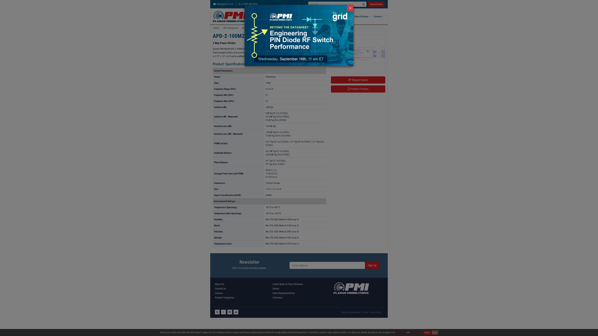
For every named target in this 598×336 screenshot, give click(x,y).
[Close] (350, 8)
